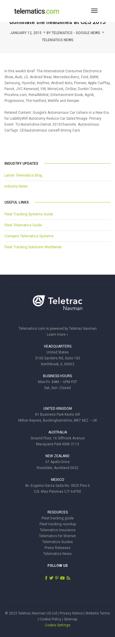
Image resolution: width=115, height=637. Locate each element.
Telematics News (57, 40)
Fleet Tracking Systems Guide (28, 214)
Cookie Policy (50, 619)
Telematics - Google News (76, 33)
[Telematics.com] (36, 11)
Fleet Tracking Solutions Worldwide (33, 247)
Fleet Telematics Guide (23, 225)
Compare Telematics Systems (29, 236)
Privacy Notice (71, 613)
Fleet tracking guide (58, 518)
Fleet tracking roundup (58, 524)
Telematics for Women (57, 536)
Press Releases (57, 548)
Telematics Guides (57, 542)
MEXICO (57, 480)
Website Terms (98, 613)
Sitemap (70, 619)
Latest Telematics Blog (23, 175)
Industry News (16, 186)
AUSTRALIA (57, 432)
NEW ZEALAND (57, 456)
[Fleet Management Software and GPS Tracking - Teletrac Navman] (57, 306)
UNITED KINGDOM (57, 408)
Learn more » (57, 334)
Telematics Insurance (57, 530)
